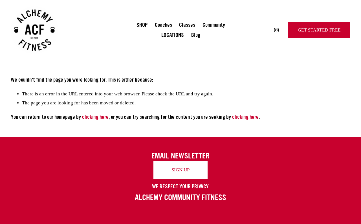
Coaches (163, 24)
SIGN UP (180, 170)
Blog (195, 35)
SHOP (142, 24)
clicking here (95, 116)
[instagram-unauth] (276, 30)
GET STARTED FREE (319, 30)
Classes (187, 24)
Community (213, 24)
